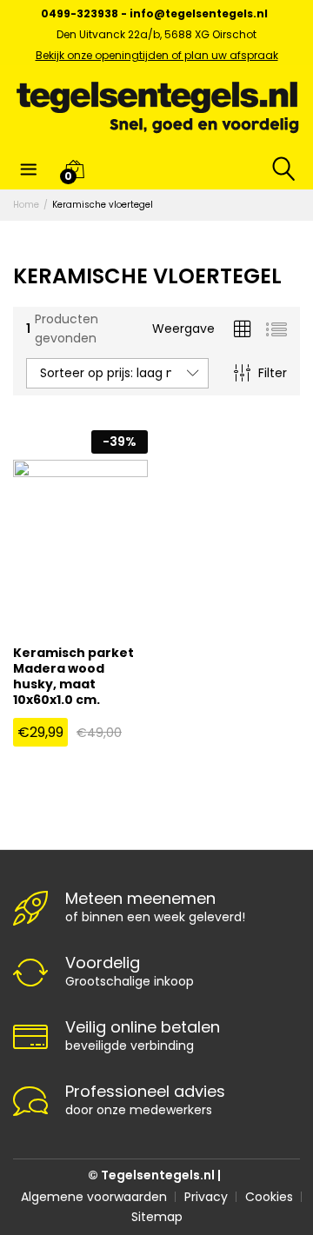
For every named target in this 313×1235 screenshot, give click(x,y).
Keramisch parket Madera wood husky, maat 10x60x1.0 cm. (73, 676)
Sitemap (157, 1216)
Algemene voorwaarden (94, 1196)
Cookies (269, 1196)
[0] (74, 169)
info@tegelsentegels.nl (199, 13)
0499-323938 (79, 13)
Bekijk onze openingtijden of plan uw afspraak (157, 55)
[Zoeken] (280, 168)
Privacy (206, 1196)
